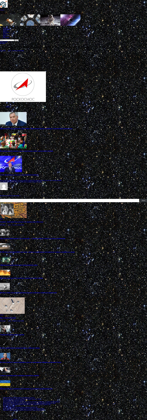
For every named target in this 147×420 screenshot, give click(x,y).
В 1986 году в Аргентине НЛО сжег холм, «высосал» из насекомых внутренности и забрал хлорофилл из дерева (37, 252)
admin (9, 50)
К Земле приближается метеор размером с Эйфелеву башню (20, 348)
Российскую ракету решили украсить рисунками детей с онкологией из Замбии (26, 151)
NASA (5, 33)
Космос (5, 30)
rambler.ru (8, 106)
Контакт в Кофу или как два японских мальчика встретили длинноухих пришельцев (28, 292)
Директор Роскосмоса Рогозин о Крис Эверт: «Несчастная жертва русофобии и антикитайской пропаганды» (36, 128)
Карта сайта (6, 37)
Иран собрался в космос (8, 318)
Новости (5, 28)
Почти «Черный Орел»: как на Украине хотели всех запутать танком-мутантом (23, 408)
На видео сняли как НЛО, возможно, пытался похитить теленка (21, 278)
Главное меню (3, 41)
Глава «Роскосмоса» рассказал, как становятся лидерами (19, 175)
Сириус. (2, 9)
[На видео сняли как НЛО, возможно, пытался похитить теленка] (5, 275)
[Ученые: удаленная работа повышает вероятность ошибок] (5, 372)
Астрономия (6, 29)
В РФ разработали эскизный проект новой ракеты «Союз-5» (19, 397)
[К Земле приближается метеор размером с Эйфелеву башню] (5, 345)
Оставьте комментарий (18, 50)
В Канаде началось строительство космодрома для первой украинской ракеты (26, 388)
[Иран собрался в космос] (12, 313)
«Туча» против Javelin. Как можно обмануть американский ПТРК (20, 407)
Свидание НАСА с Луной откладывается (14, 400)
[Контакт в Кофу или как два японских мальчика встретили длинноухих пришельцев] (5, 289)
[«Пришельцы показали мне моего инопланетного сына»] (5, 262)
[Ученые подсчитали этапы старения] (5, 331)
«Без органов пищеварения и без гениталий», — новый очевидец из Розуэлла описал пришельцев (32, 238)
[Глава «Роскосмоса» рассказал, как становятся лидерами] (11, 171)
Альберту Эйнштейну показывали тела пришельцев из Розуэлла (21, 222)
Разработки (6, 32)
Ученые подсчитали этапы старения (12, 334)
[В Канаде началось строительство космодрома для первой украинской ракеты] (5, 385)
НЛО (4, 36)
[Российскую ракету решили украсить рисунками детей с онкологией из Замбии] (13, 148)
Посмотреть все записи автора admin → (10, 195)
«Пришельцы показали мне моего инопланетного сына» (19, 265)
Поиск (1, 198)
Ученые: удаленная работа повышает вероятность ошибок (19, 375)
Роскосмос (5, 34)
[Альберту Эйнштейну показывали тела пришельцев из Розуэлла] (13, 217)
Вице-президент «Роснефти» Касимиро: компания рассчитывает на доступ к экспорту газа (27, 404)
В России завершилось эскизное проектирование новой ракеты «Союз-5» (22, 399)
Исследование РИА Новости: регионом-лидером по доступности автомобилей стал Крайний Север (29, 403)
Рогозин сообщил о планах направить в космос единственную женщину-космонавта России (30, 362)
